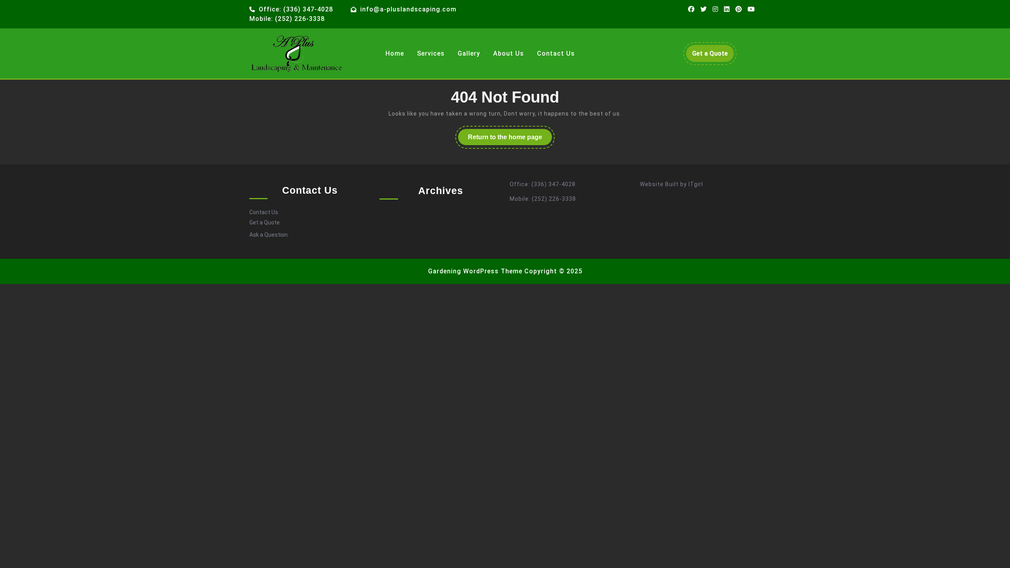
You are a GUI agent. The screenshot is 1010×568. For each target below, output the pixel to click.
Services (431, 53)
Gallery (469, 53)
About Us (508, 53)
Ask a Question (268, 235)
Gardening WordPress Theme (475, 271)
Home (394, 53)
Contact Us (556, 53)
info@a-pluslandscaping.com (408, 9)
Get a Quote (713, 55)
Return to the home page (510, 139)
